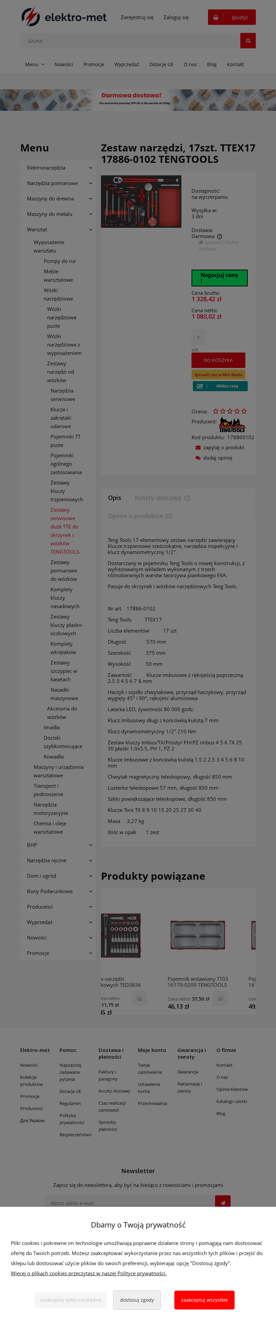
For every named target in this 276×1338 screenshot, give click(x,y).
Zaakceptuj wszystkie (204, 1300)
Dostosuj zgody (137, 1300)
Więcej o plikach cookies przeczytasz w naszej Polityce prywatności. (89, 1273)
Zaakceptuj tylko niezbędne (70, 1300)
